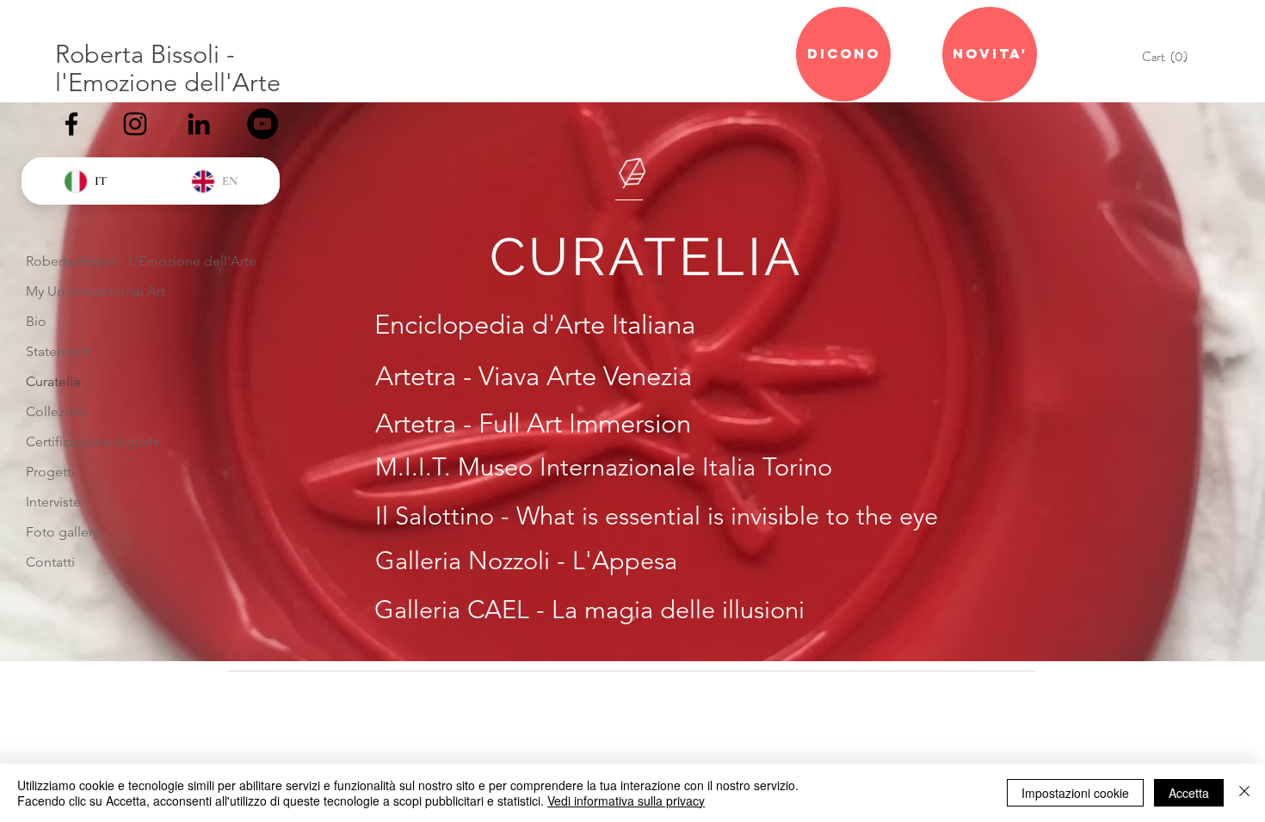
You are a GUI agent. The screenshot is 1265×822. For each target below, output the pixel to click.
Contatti (50, 562)
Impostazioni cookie (1075, 792)
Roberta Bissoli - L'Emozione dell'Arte (141, 261)
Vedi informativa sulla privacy (626, 800)
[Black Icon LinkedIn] (198, 123)
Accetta (1189, 792)
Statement (57, 351)
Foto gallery (62, 532)
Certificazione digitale (93, 441)
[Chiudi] (1244, 792)
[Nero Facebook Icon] (71, 123)
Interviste (53, 502)
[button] (1169, 57)
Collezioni (57, 411)
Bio (36, 321)
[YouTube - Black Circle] (262, 123)
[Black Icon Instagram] (135, 123)
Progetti (50, 471)
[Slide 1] (632, 618)
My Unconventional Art (95, 291)
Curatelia (53, 381)
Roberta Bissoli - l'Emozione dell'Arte (168, 68)
